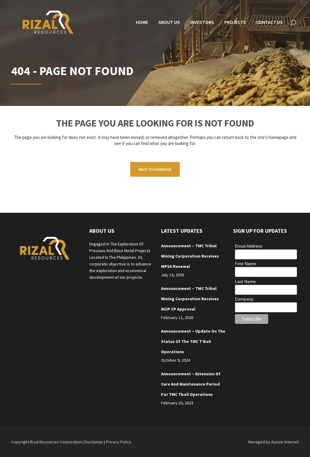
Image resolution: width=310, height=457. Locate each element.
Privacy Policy (118, 442)
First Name (245, 263)
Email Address (248, 246)
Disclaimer (93, 442)
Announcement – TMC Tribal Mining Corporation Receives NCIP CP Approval (190, 299)
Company (244, 299)
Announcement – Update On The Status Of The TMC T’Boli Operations (193, 341)
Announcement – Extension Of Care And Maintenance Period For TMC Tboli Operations (190, 384)
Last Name (245, 281)
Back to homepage (155, 169)
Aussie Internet (285, 442)
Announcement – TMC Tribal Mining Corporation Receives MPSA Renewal (190, 256)
